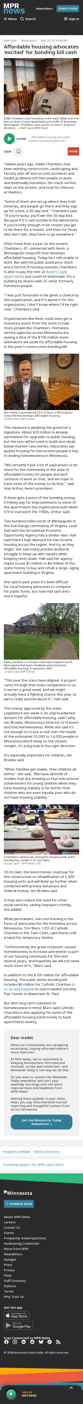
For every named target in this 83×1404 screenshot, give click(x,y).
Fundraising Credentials (21, 1243)
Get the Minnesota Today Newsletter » (41, 1122)
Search (30, 18)
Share (73, 151)
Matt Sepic (10, 40)
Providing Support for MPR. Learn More (33, 1164)
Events (9, 1233)
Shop (7, 1275)
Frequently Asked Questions (25, 1238)
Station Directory (47, 1151)
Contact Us (12, 1227)
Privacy (9, 1270)
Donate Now (68, 8)
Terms (9, 1291)
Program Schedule (16, 1151)
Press (8, 1264)
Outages (10, 1259)
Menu (12, 18)
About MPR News (17, 1217)
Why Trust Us (14, 1296)
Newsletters (13, 1254)
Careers (10, 1222)
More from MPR (16, 1249)
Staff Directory (15, 1280)
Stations (10, 1286)
